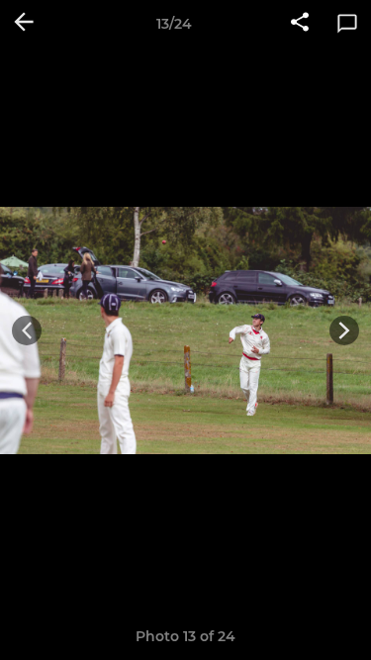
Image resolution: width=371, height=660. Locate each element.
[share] (300, 24)
